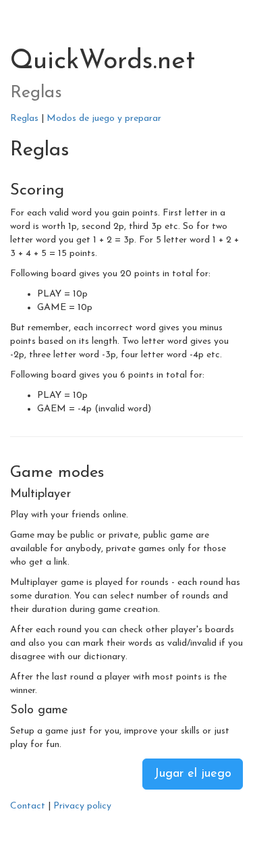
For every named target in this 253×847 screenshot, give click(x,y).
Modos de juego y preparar (104, 118)
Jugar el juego (192, 774)
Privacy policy (82, 806)
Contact (27, 806)
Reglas (24, 118)
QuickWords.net (102, 62)
